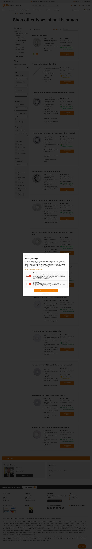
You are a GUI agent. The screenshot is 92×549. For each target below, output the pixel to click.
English (26, 255)
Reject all (40, 290)
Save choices (46, 293)
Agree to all (52, 290)
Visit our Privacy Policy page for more (33, 269)
